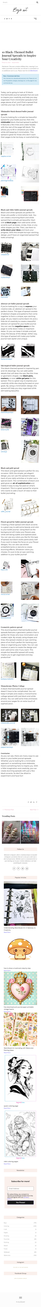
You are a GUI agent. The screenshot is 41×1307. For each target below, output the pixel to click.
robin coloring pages (11, 1161)
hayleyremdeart (6, 359)
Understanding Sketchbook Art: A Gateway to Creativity (19, 929)
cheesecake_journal (8, 723)
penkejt (3, 196)
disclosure (33, 71)
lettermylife (5, 430)
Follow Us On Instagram (20, 1267)
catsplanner (5, 255)
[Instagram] (22, 868)
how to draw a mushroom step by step (17, 968)
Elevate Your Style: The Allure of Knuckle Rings (10, 833)
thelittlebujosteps (7, 412)
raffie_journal (5, 512)
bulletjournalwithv (7, 679)
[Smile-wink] (27, 868)
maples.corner (6, 156)
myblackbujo (5, 277)
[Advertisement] (20, 33)
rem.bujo (4, 452)
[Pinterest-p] (18, 868)
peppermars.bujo (7, 747)
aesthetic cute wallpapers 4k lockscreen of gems (29, 833)
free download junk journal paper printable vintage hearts (19, 1008)
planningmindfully (7, 181)
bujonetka (4, 297)
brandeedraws (6, 618)
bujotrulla (4, 570)
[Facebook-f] (14, 868)
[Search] (37, 2)
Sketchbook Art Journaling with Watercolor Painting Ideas (19, 1049)
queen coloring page (11, 1106)
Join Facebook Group (20, 1278)
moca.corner (5, 594)
